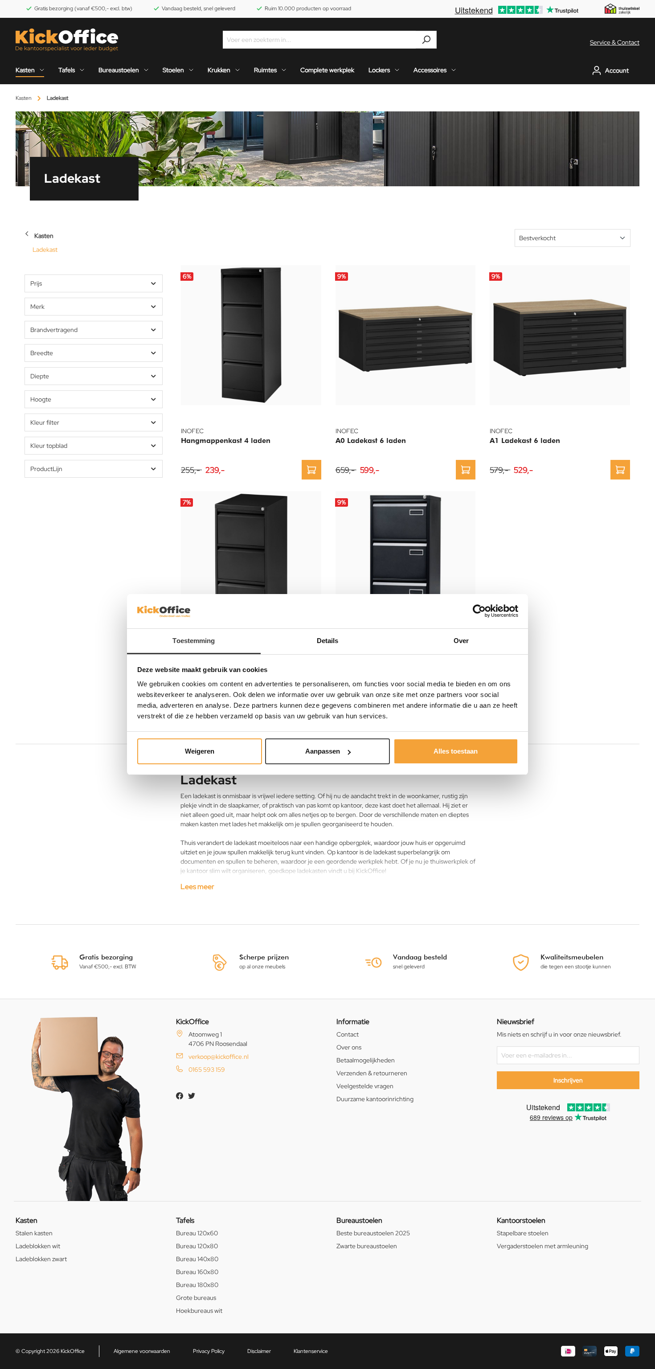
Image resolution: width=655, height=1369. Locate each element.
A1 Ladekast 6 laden (525, 440)
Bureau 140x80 (197, 1259)
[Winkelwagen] (636, 70)
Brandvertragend (54, 330)
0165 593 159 (206, 1070)
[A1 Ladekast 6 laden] (560, 335)
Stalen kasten (34, 1233)
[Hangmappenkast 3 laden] (251, 561)
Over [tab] (461, 640)
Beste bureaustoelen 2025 (373, 1233)
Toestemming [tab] (193, 640)
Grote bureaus (196, 1298)
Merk (37, 307)
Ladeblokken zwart (41, 1259)
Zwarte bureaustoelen (366, 1246)
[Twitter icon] (191, 1097)
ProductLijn (46, 469)
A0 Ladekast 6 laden (371, 440)
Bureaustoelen (359, 1220)
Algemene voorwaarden (142, 1351)
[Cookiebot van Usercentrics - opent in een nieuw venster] (479, 611)
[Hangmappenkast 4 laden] (251, 335)
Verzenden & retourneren (371, 1073)
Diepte (39, 376)
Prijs (36, 283)
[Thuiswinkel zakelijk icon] (622, 8)
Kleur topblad (48, 446)
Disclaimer (259, 1351)
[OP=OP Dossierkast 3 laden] (406, 561)
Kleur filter (44, 422)
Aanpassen (322, 751)
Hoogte (40, 399)
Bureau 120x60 (197, 1233)
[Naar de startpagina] (67, 40)
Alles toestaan (456, 751)
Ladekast (45, 250)
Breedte (41, 353)
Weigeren (199, 751)
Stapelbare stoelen (523, 1233)
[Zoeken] (426, 40)
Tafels (185, 1220)
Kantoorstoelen (521, 1220)
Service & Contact (614, 42)
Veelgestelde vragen (364, 1086)
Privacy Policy (209, 1351)
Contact (347, 1034)
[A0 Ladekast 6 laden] (406, 335)
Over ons (348, 1047)
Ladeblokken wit (38, 1246)
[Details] (311, 470)
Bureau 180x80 (197, 1285)
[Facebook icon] (180, 1097)
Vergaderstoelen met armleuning (542, 1246)
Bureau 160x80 (197, 1272)
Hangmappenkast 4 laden (225, 440)
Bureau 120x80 (197, 1246)
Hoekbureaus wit (199, 1311)
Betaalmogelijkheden (365, 1060)
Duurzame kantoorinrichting (374, 1099)
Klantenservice (311, 1351)
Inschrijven (568, 1080)
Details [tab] (328, 640)
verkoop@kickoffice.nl (218, 1057)
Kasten (43, 236)
